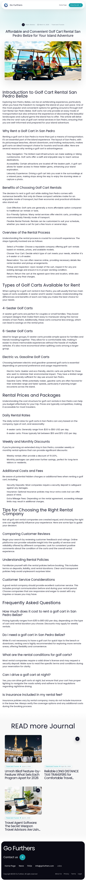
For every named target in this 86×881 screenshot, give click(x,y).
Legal (80, 874)
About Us (58, 874)
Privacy (66, 874)
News (21, 866)
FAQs (29, 866)
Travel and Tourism (57, 24)
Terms (73, 874)
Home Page (10, 866)
